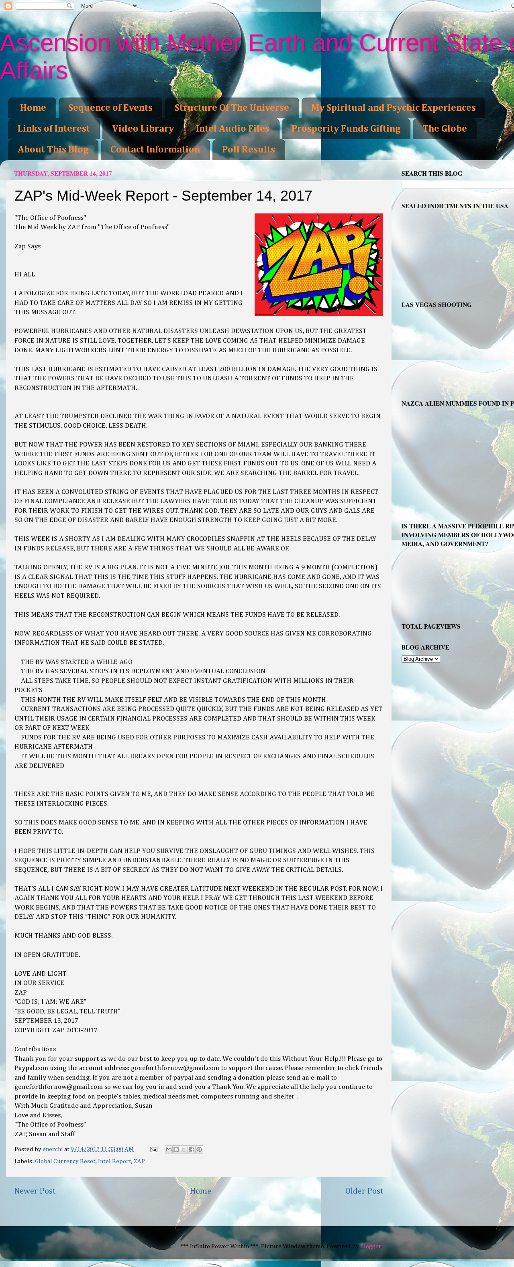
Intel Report (114, 1161)
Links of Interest (54, 129)
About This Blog (53, 149)
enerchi (53, 1149)
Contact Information (155, 149)
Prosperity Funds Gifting (346, 129)
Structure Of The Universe (232, 108)
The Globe (444, 129)
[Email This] (169, 1149)
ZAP (139, 1161)
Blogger (370, 1246)
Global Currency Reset (65, 1161)
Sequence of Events (110, 108)
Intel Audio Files (232, 129)
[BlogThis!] (176, 1149)
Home (33, 108)
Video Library (143, 129)
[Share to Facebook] (192, 1149)
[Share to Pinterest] (199, 1149)
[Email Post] (153, 1149)
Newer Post (35, 1191)
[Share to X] (184, 1149)
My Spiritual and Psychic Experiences (393, 108)
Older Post (364, 1191)
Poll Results (248, 149)
